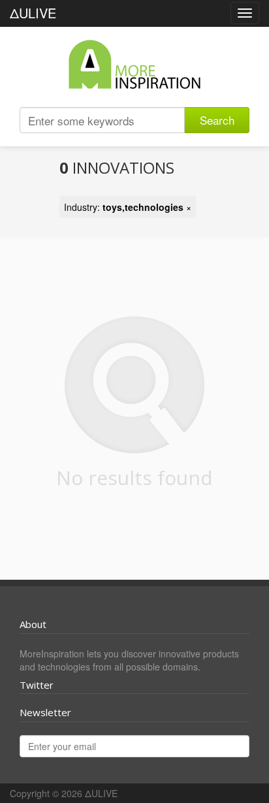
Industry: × (127, 206)
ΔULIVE (33, 12)
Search (217, 120)
